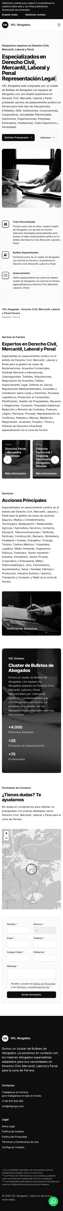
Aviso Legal (8, 1126)
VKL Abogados (20, 24)
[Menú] (59, 25)
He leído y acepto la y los (33, 985)
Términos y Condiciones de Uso (32, 987)
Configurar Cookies (13, 1147)
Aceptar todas (10, 14)
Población (39, 952)
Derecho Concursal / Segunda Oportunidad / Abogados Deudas (45, 457)
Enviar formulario (31, 994)
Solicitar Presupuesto (17, 137)
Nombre (12, 924)
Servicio (38, 924)
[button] (55, 460)
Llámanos (45, 137)
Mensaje (12, 966)
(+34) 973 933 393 (12, 1101)
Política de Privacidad (43, 983)
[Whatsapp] (53, 1201)
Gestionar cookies (35, 14)
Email (11, 938)
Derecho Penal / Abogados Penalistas (15, 452)
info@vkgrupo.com (13, 1106)
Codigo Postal (15, 952)
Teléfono (38, 938)
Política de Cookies (13, 1131)
